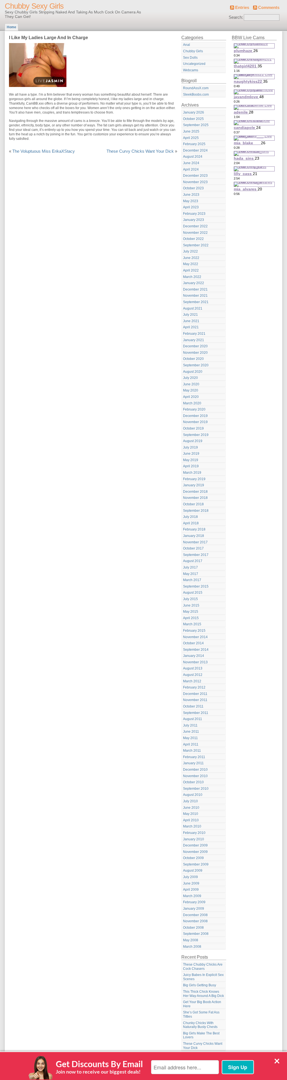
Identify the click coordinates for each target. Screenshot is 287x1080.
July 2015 (190, 599)
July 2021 (190, 315)
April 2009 (191, 890)
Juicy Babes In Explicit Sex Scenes (203, 977)
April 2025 (191, 138)
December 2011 (195, 694)
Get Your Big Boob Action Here (202, 1004)
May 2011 (190, 738)
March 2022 (192, 277)
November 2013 (195, 662)
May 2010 (190, 814)
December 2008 (195, 915)
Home (11, 27)
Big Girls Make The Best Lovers (201, 1035)
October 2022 (193, 239)
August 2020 (192, 372)
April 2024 (191, 169)
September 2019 (196, 435)
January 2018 (193, 536)
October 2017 (193, 548)
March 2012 (192, 681)
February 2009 (194, 902)
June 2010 (191, 808)
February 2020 (194, 409)
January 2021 (193, 340)
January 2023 (193, 220)
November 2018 (195, 498)
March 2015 (192, 624)
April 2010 (191, 820)
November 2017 (195, 542)
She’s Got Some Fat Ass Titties (201, 1014)
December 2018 (195, 492)
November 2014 (195, 637)
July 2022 (190, 251)
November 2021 (195, 296)
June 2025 (191, 131)
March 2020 (192, 403)
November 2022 (195, 233)
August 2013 (192, 668)
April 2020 (191, 397)
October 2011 (193, 706)
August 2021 (192, 308)
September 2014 (196, 650)
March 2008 (192, 947)
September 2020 (196, 365)
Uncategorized (194, 64)
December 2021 (195, 289)
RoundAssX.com (196, 88)
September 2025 (196, 125)
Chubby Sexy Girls (34, 6)
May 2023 (190, 201)
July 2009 (190, 877)
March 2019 (192, 473)
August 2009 (192, 871)
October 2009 (193, 858)
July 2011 (190, 725)
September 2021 (196, 302)
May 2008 (190, 940)
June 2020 (191, 384)
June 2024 (191, 163)
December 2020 (195, 346)
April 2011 (190, 744)
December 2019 (195, 416)
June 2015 (191, 605)
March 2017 (192, 580)
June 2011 (191, 732)
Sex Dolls (190, 58)
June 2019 (191, 454)
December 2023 (195, 176)
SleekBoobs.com (196, 94)
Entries (242, 7)
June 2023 (191, 195)
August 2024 (192, 157)
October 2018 (193, 504)
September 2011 (195, 713)
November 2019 (195, 422)
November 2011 (195, 700)
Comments (268, 7)
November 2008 (195, 921)
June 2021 (191, 321)
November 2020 (195, 353)
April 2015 (191, 618)
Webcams (190, 70)
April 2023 (191, 207)
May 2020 (190, 390)
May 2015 (190, 612)
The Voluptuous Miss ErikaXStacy (43, 151)
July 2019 (190, 447)
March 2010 (192, 826)
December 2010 (195, 770)
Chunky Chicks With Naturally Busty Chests (200, 1025)
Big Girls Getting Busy (199, 985)
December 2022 (195, 226)
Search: (236, 17)
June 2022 (191, 258)
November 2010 (195, 776)
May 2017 (190, 574)
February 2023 (194, 214)
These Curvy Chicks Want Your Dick (140, 151)
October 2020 (193, 359)
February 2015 (194, 631)
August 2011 (192, 719)
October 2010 (193, 782)
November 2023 (195, 182)
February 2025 (194, 144)
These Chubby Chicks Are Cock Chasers (203, 967)
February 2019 (194, 479)
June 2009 (191, 883)
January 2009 (193, 909)
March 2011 (192, 751)
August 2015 (192, 593)
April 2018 (191, 523)
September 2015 (196, 586)
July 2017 (190, 567)
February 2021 (194, 334)
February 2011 (194, 757)
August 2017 (192, 561)
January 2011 (193, 763)
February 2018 (194, 529)
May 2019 (190, 460)
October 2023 (193, 188)
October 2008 (193, 928)
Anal (186, 45)
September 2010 (196, 789)
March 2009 (192, 896)
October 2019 (193, 428)
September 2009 (196, 864)
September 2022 (196, 245)
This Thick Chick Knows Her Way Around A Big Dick (203, 994)
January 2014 (193, 656)
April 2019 (191, 466)
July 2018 (190, 517)
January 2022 (193, 283)
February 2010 (194, 833)
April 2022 (191, 270)
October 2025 (193, 119)
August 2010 (192, 795)
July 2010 (190, 801)
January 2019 (193, 485)
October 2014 (193, 643)
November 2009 (195, 852)
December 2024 (195, 150)
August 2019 (192, 441)
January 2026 (193, 112)
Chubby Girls (193, 51)
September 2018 (196, 511)
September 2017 (196, 555)
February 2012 (194, 687)
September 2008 (196, 934)
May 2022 (190, 264)
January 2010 (193, 839)
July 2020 (190, 378)
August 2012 (192, 675)
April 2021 (191, 327)
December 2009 (195, 845)
